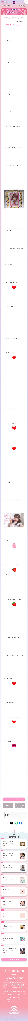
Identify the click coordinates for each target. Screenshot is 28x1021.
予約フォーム (11, 1002)
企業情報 (4, 1016)
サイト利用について (11, 1016)
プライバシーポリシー (20, 1016)
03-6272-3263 (14, 978)
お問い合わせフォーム (14, 994)
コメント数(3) (20, 809)
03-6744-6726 (14, 997)
